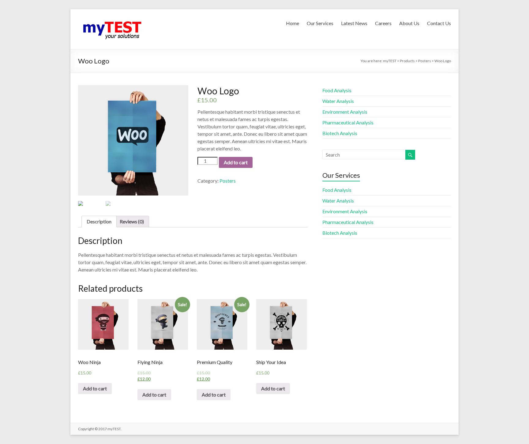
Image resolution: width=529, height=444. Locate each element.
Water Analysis (338, 101)
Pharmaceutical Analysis (347, 122)
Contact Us (439, 23)
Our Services (320, 23)
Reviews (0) (132, 221)
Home (292, 23)
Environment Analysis (344, 112)
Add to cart (236, 162)
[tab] (99, 221)
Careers (383, 23)
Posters (227, 181)
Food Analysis (336, 90)
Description (99, 221)
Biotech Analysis (339, 133)
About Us (409, 23)
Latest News (354, 23)
